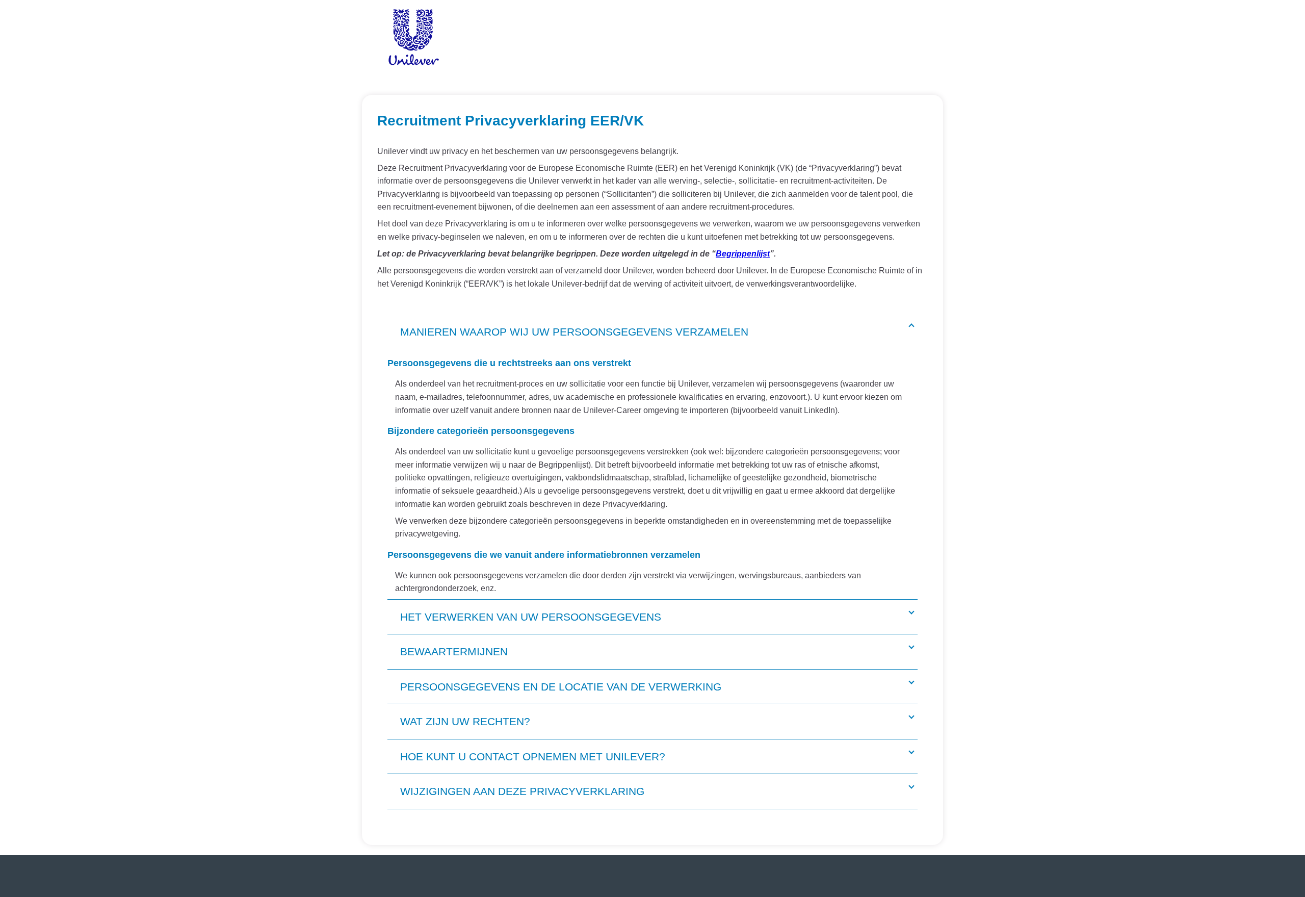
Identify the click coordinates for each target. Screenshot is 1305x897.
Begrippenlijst (743, 253)
